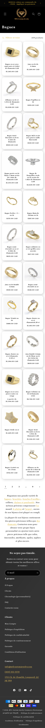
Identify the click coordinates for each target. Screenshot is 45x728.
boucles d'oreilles (31, 499)
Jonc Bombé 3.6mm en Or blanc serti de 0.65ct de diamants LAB (33, 357)
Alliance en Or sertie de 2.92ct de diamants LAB (33, 470)
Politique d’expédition (34, 721)
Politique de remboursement (18, 641)
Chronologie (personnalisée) (17, 597)
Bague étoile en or (12, 430)
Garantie (9, 646)
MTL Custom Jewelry (16, 710)
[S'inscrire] (37, 573)
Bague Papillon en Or (33, 101)
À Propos (9, 585)
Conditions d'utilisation (15, 652)
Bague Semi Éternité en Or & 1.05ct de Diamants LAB (33, 433)
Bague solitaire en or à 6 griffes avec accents (33, 249)
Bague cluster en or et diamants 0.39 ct (12, 356)
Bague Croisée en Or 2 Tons (12, 469)
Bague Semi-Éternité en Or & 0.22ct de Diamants (12, 139)
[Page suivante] (39, 487)
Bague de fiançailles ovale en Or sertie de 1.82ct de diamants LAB (33, 178)
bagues (7, 499)
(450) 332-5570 (12, 672)
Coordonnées (24, 724)
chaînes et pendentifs (24, 502)
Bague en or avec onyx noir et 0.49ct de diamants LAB (12, 66)
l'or (37, 506)
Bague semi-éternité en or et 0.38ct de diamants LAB (11, 250)
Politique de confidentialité (17, 635)
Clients (8, 591)
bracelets (17, 499)
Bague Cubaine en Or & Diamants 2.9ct (33, 394)
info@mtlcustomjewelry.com (18, 667)
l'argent (28, 509)
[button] (5, 14)
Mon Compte (10, 624)
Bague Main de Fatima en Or (33, 214)
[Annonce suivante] (40, 3)
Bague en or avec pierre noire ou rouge (12, 394)
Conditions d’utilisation (14, 721)
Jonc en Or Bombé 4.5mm (12, 286)
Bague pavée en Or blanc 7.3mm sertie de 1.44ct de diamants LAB (11, 177)
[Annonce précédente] (4, 3)
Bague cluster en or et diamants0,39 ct (33, 320)
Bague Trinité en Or (12, 319)
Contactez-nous (11, 608)
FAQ (6, 602)
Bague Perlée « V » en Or (12, 214)
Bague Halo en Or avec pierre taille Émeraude (33, 138)
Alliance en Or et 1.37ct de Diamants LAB (12, 102)
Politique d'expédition (15, 629)
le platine (17, 509)
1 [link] (5, 487)
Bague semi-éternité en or (33, 286)
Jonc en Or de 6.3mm (33, 65)
